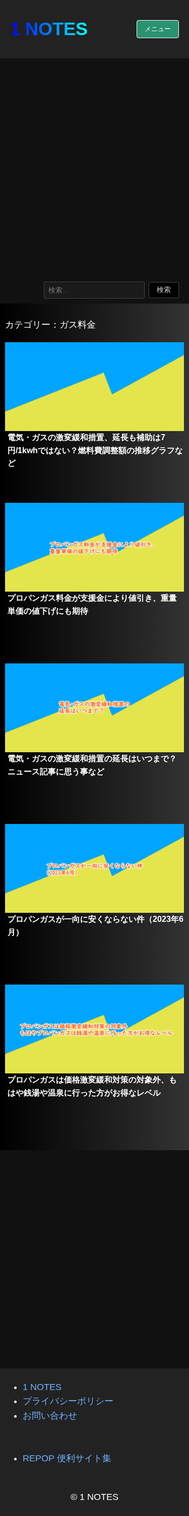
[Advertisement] (94, 167)
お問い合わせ (50, 1416)
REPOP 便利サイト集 (67, 1458)
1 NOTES (49, 29)
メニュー (158, 29)
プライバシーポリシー (68, 1401)
